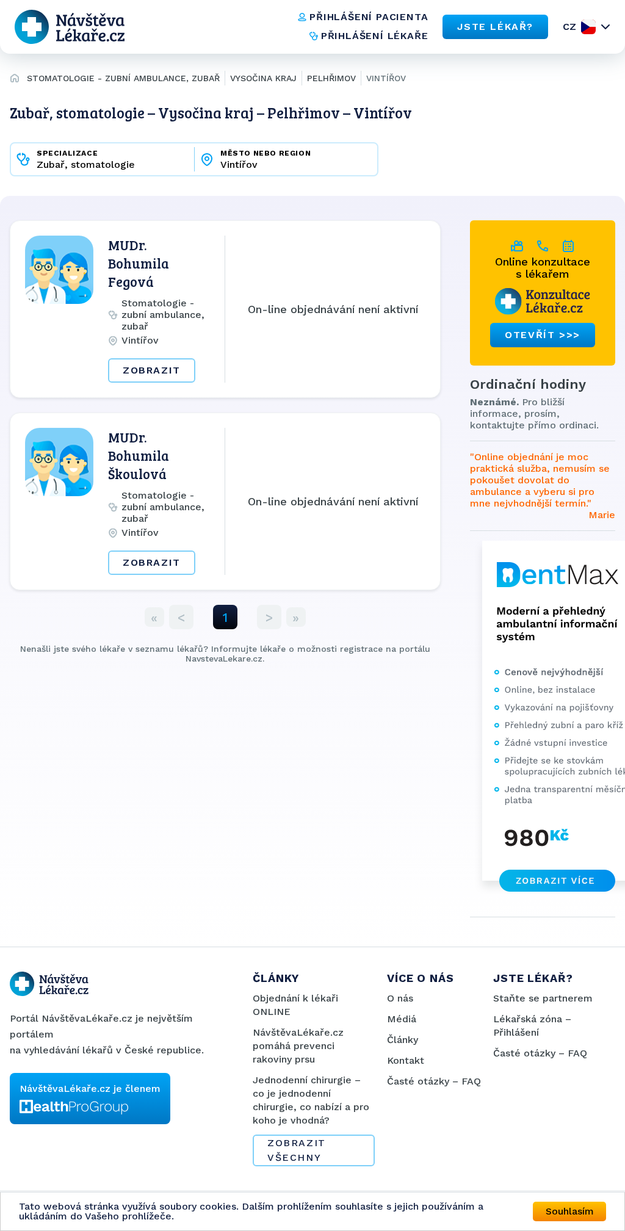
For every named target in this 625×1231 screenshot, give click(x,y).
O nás (400, 998)
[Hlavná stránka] (15, 80)
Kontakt (405, 1060)
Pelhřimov (331, 78)
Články (402, 1039)
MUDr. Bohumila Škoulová (138, 455)
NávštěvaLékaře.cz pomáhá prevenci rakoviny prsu (298, 1046)
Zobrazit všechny (296, 1150)
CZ (569, 26)
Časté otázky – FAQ (434, 1081)
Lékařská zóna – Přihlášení (532, 1025)
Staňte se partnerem (543, 998)
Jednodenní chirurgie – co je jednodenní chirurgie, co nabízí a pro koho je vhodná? (311, 1100)
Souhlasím (570, 1211)
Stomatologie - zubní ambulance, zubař (123, 78)
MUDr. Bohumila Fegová (138, 263)
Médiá (401, 1019)
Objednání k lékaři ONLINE (295, 1004)
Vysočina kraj (263, 78)
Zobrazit (152, 370)
